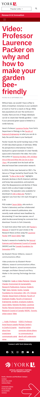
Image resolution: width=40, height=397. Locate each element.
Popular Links (15, 9)
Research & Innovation (13, 15)
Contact (4, 379)
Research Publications (10, 287)
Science (23, 287)
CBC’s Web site (18, 194)
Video (15, 314)
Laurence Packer (22, 128)
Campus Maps (6, 383)
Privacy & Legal (6, 388)
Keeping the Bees (19, 305)
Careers (4, 393)
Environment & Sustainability (20, 284)
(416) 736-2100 (7, 381)
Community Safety (7, 386)
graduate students (26, 302)
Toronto (34, 311)
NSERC (27, 311)
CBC (24, 293)
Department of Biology (17, 296)
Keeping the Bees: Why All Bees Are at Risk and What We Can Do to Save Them (19, 160)
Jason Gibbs (17, 204)
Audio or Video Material (20, 281)
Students (30, 287)
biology (14, 290)
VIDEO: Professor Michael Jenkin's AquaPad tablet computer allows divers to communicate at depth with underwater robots (28, 330)
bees (9, 290)
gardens (15, 302)
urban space (7, 314)
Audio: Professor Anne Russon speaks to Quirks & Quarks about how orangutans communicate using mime (10, 330)
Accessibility (6, 391)
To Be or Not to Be (17, 176)
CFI (28, 293)
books (20, 290)
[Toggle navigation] (4, 20)
